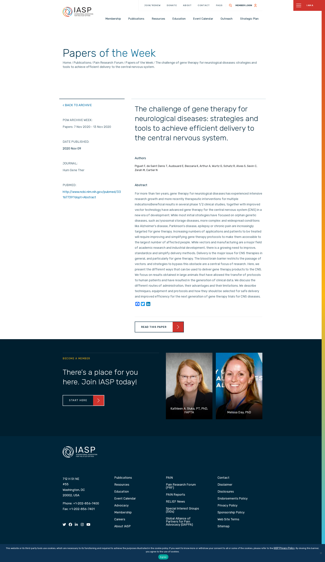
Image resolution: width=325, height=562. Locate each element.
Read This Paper (154, 326)
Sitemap (224, 526)
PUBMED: (69, 185)
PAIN (169, 478)
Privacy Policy (227, 505)
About (187, 5)
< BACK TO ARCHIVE (77, 105)
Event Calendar (125, 498)
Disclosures (226, 491)
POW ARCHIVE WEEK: (77, 120)
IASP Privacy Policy (284, 548)
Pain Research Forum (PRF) (181, 486)
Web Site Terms (228, 519)
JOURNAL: (70, 163)
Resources (121, 484)
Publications (123, 478)
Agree (163, 557)
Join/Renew (152, 5)
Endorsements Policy (233, 498)
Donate (172, 5)
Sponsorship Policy (231, 512)
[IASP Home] (78, 12)
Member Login (243, 5)
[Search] (230, 5)
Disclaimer (225, 484)
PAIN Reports (175, 494)
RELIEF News (175, 501)
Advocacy (121, 505)
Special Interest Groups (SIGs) (182, 510)
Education (121, 491)
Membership (123, 512)
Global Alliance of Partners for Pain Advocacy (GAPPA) (179, 521)
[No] (320, 553)
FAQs (219, 5)
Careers (119, 519)
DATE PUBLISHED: (76, 142)
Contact (204, 5)
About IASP (122, 526)
